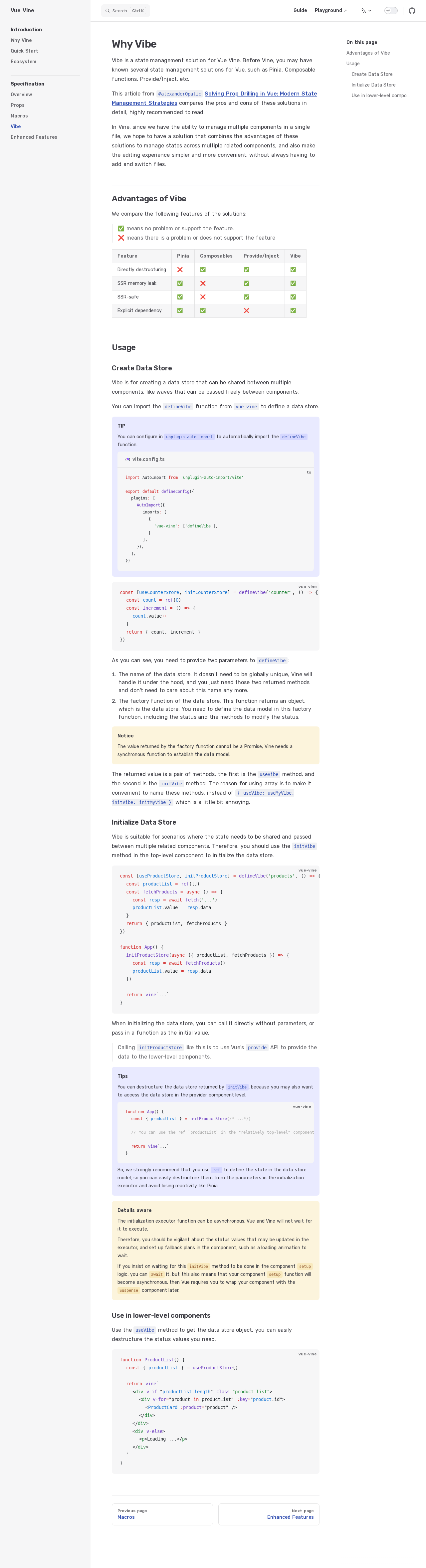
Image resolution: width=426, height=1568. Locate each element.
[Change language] (366, 10)
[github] (412, 11)
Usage (353, 64)
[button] (45, 30)
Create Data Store (372, 74)
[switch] (391, 10)
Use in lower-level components (381, 95)
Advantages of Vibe (368, 53)
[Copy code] (303, 478)
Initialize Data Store (374, 85)
